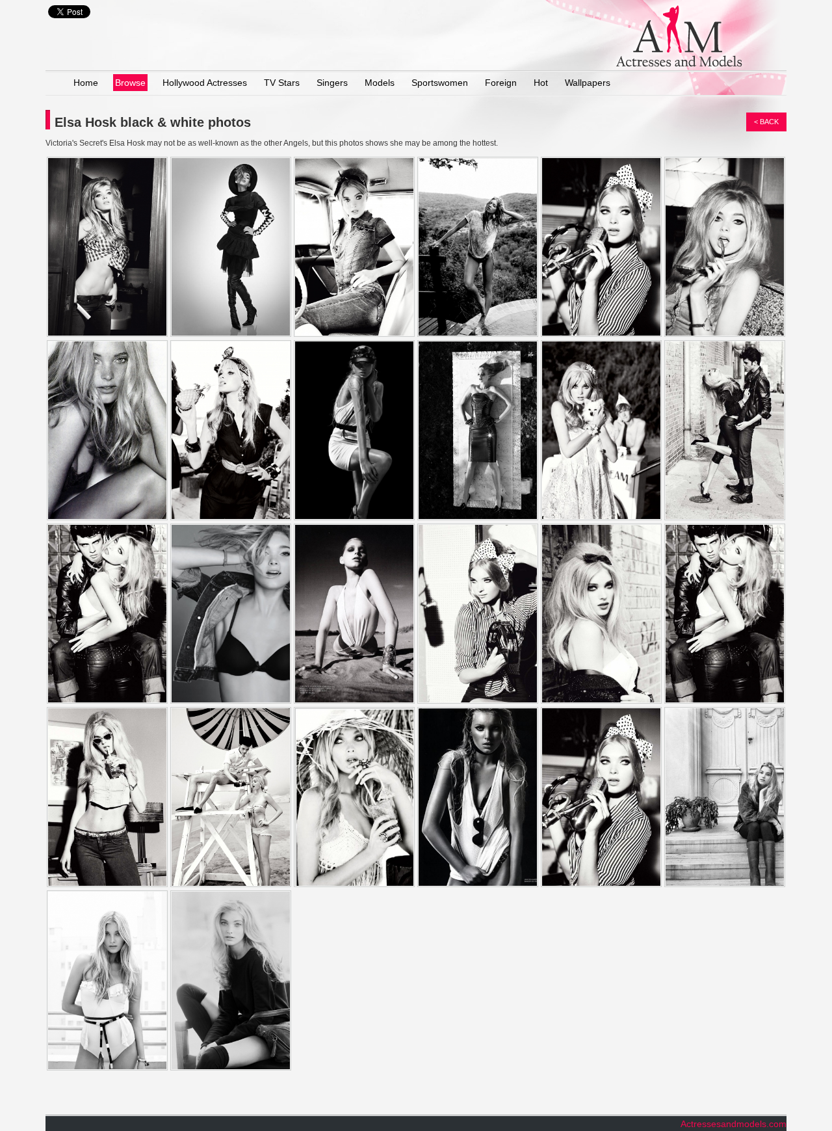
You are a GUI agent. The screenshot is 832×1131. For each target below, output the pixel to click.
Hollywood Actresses (204, 82)
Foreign (501, 82)
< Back (766, 122)
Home (85, 82)
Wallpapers (587, 82)
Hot (541, 82)
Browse (130, 82)
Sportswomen (439, 82)
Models (380, 82)
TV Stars (282, 82)
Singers (332, 82)
